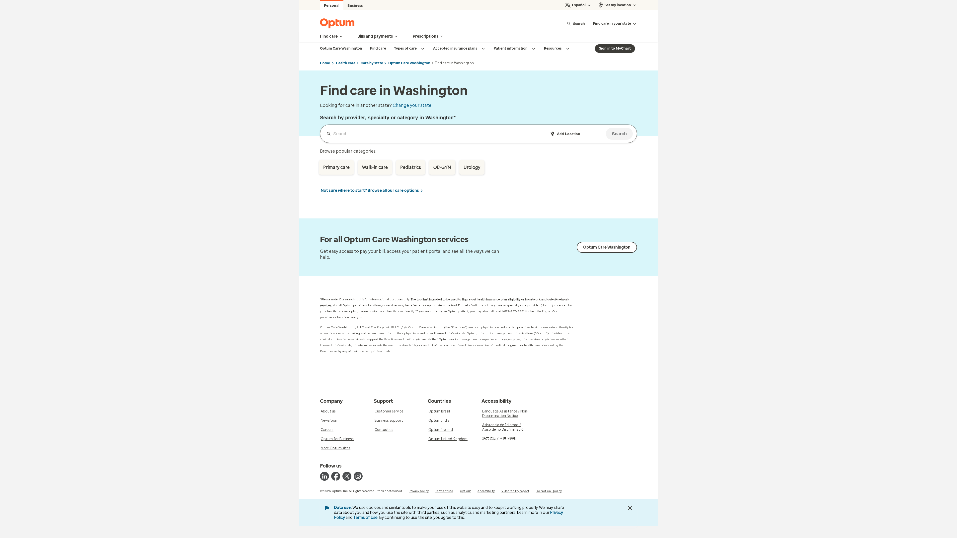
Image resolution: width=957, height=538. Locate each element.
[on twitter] (346, 476)
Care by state (372, 63)
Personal (331, 5)
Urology (472, 167)
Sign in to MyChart (615, 48)
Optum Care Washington (409, 63)
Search (579, 23)
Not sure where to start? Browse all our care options (370, 190)
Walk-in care (375, 167)
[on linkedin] (324, 476)
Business (355, 5)
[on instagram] (358, 476)
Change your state (412, 105)
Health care (345, 63)
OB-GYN (442, 167)
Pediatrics (410, 167)
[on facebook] (335, 476)
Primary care (336, 167)
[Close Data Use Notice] (630, 508)
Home (325, 63)
